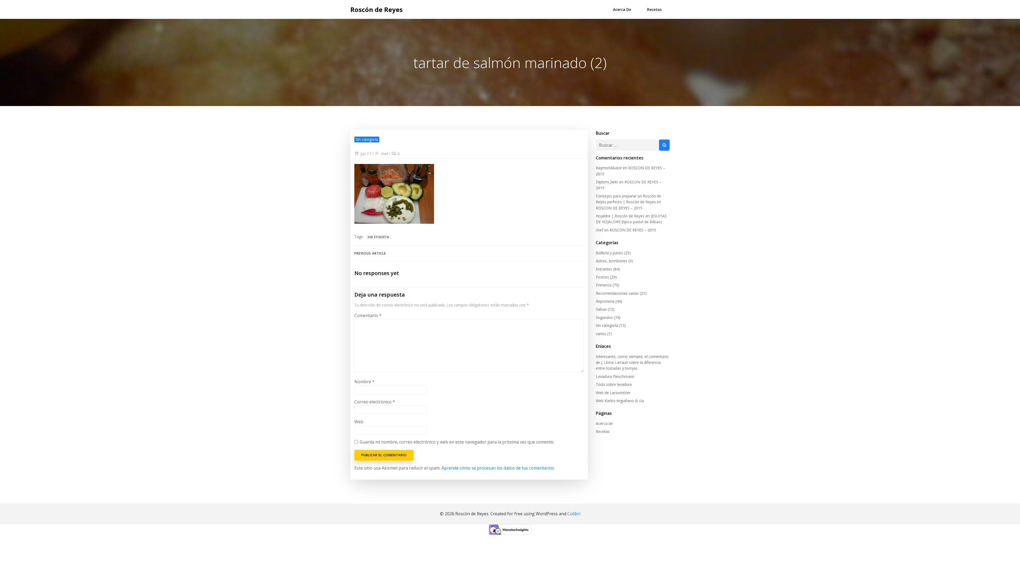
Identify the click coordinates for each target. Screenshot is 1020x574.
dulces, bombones (611, 260)
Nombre (364, 382)
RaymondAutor (609, 167)
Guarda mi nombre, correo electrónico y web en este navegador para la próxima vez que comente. (457, 442)
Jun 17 (365, 153)
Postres (602, 277)
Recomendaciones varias (617, 293)
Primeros (603, 285)
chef (384, 153)
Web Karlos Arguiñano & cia (620, 400)
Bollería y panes (609, 252)
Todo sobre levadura (614, 384)
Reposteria (605, 301)
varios (601, 333)
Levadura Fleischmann (615, 376)
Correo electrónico (374, 402)
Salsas (601, 309)
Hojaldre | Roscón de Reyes (620, 215)
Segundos (604, 317)
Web (358, 422)
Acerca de (622, 9)
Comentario (367, 315)
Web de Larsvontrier (613, 392)
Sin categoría (607, 325)
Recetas (654, 9)
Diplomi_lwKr (607, 181)
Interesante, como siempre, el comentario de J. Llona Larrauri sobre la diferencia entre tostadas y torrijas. (632, 362)
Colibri (573, 514)
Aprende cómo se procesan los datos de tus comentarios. (498, 468)
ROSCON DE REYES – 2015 (619, 207)
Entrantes (604, 269)
